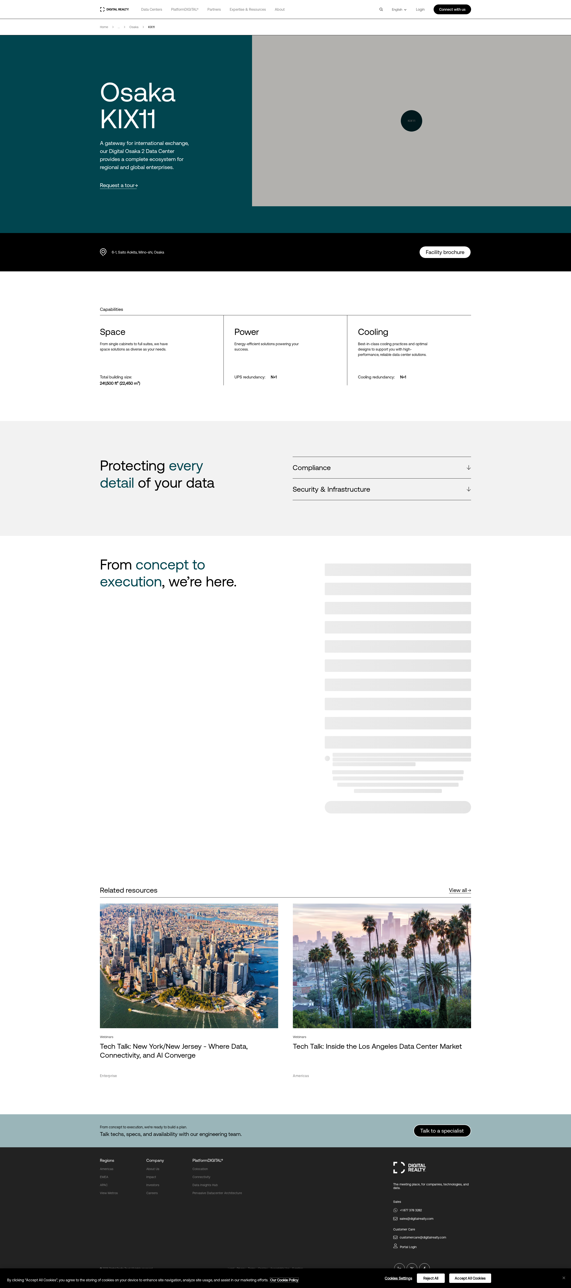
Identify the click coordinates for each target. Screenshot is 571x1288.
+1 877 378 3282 (411, 1210)
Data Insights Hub (205, 1185)
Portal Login (408, 1247)
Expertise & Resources (248, 9)
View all (458, 890)
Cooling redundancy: (376, 377)
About (280, 9)
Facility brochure (445, 252)
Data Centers (151, 9)
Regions (107, 1160)
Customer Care (404, 1229)
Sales (397, 1201)
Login (420, 9)
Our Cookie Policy (284, 1280)
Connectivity (201, 1177)
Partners (214, 9)
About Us (152, 1169)
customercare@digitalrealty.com (423, 1237)
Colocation (200, 1169)
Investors (152, 1185)
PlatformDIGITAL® (185, 9)
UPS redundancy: (249, 377)
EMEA (104, 1177)
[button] (382, 467)
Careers (152, 1193)
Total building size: (116, 377)
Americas (106, 1169)
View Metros (109, 1193)
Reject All (431, 1278)
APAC (104, 1185)
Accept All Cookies (470, 1278)
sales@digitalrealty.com (416, 1218)
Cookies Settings (398, 1278)
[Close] (564, 1278)
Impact (151, 1177)
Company (155, 1160)
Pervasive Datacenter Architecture (217, 1193)
